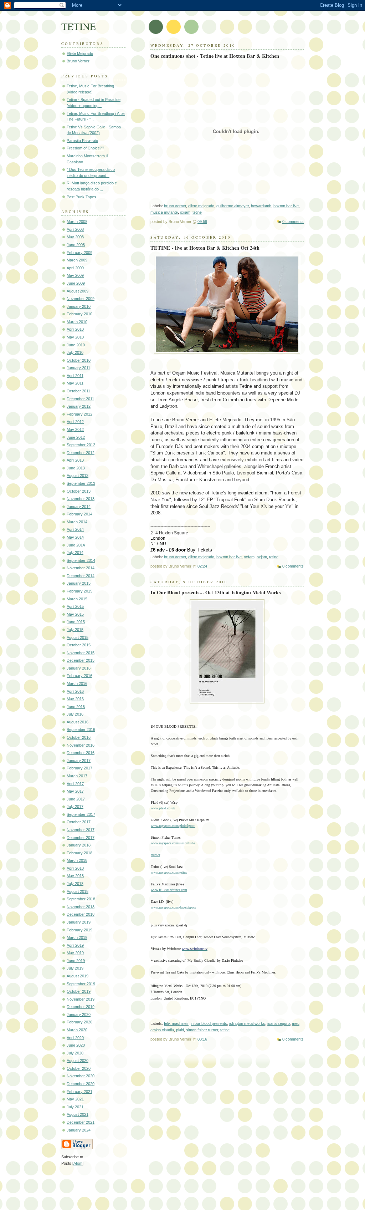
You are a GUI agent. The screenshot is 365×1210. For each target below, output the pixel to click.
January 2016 (79, 668)
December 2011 (80, 399)
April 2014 (75, 529)
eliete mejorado (201, 206)
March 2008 (77, 221)
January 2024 (79, 1130)
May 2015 (75, 614)
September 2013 (81, 483)
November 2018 (80, 907)
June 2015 (76, 622)
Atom (77, 1163)
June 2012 (76, 437)
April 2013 (75, 460)
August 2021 (77, 1114)
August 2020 (77, 1060)
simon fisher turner (202, 1030)
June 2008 (76, 245)
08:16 (202, 1039)
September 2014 (81, 560)
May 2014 (75, 537)
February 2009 (79, 252)
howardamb (261, 206)
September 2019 (81, 984)
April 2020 (75, 1038)
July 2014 (75, 552)
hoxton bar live (286, 206)
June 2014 (76, 545)
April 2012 (75, 422)
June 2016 (76, 707)
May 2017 (75, 791)
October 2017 (79, 822)
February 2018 (79, 853)
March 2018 (77, 860)
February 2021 (79, 1091)
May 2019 (75, 953)
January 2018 (79, 845)
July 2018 (75, 883)
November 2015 (80, 653)
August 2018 (77, 891)
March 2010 (77, 322)
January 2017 (79, 760)
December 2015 (80, 660)
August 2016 (77, 722)
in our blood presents (209, 1023)
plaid (180, 1030)
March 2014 (77, 522)
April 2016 (75, 691)
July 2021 (75, 1107)
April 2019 (75, 945)
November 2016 (80, 745)
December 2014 (80, 576)
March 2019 (77, 937)
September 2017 (81, 814)
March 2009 (77, 260)
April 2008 (75, 229)
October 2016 (79, 737)
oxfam (249, 557)
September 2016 (81, 729)
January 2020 (79, 1014)
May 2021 (75, 1099)
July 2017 (75, 806)
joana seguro (278, 1023)
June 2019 (76, 961)
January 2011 (78, 368)
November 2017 (80, 830)
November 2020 (80, 1076)
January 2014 (79, 506)
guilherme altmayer (232, 206)
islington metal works (247, 1023)
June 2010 (76, 345)
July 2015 (75, 629)
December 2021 (80, 1122)
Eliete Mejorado (80, 53)
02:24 (202, 566)
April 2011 (75, 375)
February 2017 (79, 768)
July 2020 (75, 1053)
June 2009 (76, 283)
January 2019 (79, 922)
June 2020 (76, 1045)
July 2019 (75, 968)
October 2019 (79, 991)
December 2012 (80, 453)
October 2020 (79, 1068)
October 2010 (79, 360)
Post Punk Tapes (81, 197)
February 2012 (79, 414)
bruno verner (175, 206)
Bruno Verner (78, 61)
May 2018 (75, 876)
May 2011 (75, 383)
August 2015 (77, 637)
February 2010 (79, 314)
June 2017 (76, 799)
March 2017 (77, 776)
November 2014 (80, 568)
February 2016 (79, 675)
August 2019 (77, 976)
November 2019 (80, 999)
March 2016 (77, 683)
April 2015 (75, 606)
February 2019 (79, 930)
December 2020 (80, 1084)
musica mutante (164, 212)
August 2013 (77, 475)
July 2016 (75, 714)
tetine (197, 212)
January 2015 (79, 583)
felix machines (176, 1023)
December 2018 (80, 914)
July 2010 (75, 352)
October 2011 (78, 391)
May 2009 (75, 275)
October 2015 (79, 645)
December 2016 (80, 753)
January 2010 (79, 306)
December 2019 (80, 1007)
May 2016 (75, 699)
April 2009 (75, 268)
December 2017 (80, 837)
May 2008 (75, 237)
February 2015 (79, 591)
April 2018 (75, 868)
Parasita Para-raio (82, 140)
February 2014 (79, 514)
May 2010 (75, 337)
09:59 (202, 221)
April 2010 (75, 329)
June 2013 (76, 468)
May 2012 (75, 429)
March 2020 (77, 1030)
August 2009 (77, 291)
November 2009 (80, 298)
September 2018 (81, 899)
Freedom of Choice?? (85, 148)
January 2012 (79, 406)
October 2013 (79, 491)
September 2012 (81, 445)
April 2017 (75, 784)
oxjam (185, 212)
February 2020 (79, 1022)
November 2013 (80, 499)
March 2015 (77, 599)
